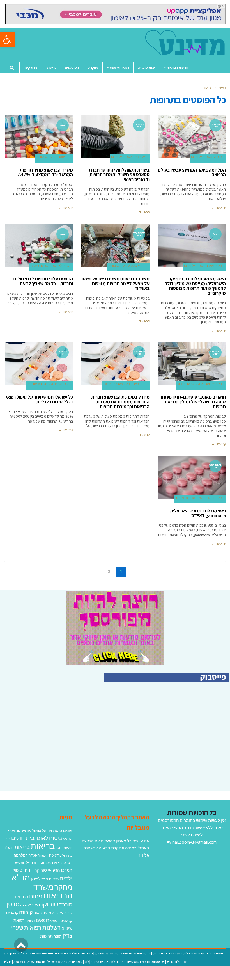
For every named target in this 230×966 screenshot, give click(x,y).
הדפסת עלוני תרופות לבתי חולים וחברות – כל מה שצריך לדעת (43, 281)
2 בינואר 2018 (60, 384)
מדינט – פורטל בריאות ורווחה (74, 953)
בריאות (43, 846)
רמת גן (14, 953)
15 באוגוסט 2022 (134, 266)
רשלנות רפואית (42, 927)
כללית (54, 878)
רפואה (30, 921)
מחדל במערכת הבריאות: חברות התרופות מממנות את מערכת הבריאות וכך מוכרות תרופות (120, 402)
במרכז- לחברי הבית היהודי (108, 962)
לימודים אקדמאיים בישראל (64, 962)
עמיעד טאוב (44, 912)
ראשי (222, 87)
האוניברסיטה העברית (48, 862)
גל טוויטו (196, 157)
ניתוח (35, 896)
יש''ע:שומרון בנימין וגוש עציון (146, 962)
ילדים (65, 878)
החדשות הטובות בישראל (37, 953)
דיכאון (44, 855)
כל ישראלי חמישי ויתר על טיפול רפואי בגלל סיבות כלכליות (39, 399)
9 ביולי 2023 (214, 157)
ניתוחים (21, 896)
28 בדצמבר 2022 (210, 266)
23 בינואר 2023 (135, 157)
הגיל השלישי (23, 862)
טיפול (17, 870)
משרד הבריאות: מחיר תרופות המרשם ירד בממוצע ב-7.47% (45, 172)
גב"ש (170, 962)
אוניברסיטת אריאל (57, 830)
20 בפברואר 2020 (210, 384)
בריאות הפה (17, 847)
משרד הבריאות (52, 890)
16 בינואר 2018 (135, 384)
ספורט (24, 905)
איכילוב (21, 830)
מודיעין (99, 953)
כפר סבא (19, 962)
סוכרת (65, 905)
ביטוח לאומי (48, 838)
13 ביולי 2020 (60, 266)
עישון (58, 912)
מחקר (63, 886)
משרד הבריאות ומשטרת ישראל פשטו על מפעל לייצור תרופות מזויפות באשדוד (116, 283)
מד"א (21, 877)
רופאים (42, 920)
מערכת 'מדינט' (113, 384)
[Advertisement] (181, 743)
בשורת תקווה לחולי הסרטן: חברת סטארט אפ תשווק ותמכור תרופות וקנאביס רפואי (119, 174)
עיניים (68, 913)
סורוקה (48, 904)
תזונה (58, 936)
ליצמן (35, 878)
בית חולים (22, 837)
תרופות (46, 935)
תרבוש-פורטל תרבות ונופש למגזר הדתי (178, 953)
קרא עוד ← (218, 207)
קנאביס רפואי (61, 920)
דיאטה (54, 855)
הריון (28, 870)
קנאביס (12, 912)
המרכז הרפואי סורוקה (53, 870)
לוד (86, 962)
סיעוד (33, 905)
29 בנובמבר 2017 (210, 498)
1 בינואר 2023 (60, 157)
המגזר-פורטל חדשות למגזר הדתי (128, 953)
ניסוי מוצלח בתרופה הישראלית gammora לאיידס (198, 513)
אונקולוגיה (34, 830)
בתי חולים (65, 855)
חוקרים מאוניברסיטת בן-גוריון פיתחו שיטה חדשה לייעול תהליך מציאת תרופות (193, 402)
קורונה (26, 912)
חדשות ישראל (36, 962)
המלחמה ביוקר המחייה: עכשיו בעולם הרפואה (192, 172)
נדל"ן (8, 962)
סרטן (12, 904)
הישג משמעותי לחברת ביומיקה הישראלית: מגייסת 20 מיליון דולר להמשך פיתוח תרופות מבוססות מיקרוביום (195, 286)
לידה (44, 879)
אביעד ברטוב (39, 266)
